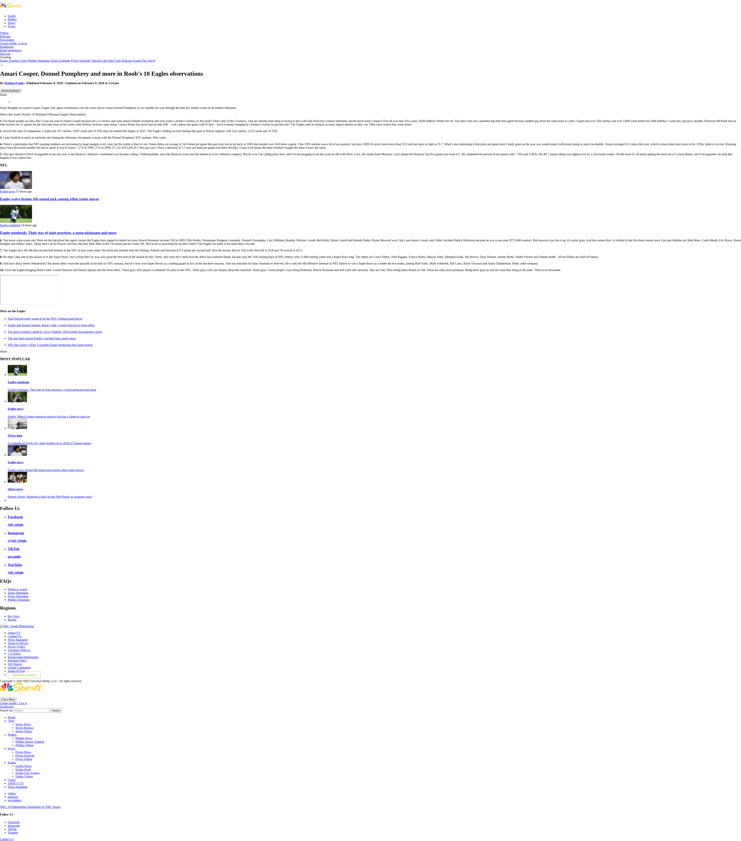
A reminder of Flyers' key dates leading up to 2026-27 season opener (49, 443)
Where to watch (17, 589)
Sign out (5, 53)
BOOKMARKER (11, 91)
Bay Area (13, 616)
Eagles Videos (24, 776)
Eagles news (7, 191)
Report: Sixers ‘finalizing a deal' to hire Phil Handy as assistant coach (50, 496)
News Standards (18, 639)
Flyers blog (15, 435)
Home (11, 717)
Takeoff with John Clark (106, 60)
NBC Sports (52, 807)
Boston (12, 619)
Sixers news (15, 489)
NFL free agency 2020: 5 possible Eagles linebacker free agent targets (50, 345)
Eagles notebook (10, 225)
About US (14, 632)
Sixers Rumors (24, 727)
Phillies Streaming (39, 60)
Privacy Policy (16, 646)
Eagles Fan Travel (144, 60)
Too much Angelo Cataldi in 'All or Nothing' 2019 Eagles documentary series (55, 331)
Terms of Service (18, 643)
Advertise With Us (19, 650)
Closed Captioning (19, 667)
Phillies (12, 19)
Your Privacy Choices (24, 674)
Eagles (12, 16)
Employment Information (23, 657)
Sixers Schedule (60, 60)
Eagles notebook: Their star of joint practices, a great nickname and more (58, 233)
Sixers (11, 23)
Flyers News (23, 752)
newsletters (14, 800)
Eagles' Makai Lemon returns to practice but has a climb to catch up (49, 416)
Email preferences (11, 50)
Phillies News (23, 738)
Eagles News (23, 766)
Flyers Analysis (24, 755)
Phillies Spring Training (29, 741)
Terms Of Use (16, 671)
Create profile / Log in (13, 43)
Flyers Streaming (18, 596)
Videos (4, 33)
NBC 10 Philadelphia (13, 807)
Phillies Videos (24, 745)
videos (12, 793)
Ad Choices (15, 664)
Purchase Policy (17, 660)
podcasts (13, 797)
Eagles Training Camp (13, 60)
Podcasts (5, 36)
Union (11, 780)
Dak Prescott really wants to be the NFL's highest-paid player (45, 318)
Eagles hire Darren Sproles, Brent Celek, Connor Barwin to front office (51, 325)
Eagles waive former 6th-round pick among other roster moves (49, 199)
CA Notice (14, 653)
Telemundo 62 (36, 807)
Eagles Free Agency (27, 773)
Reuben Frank (14, 83)
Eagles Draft (23, 769)
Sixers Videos (23, 731)
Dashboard (6, 46)
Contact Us (14, 636)
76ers (11, 720)
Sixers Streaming (18, 592)
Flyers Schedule (81, 60)
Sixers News (23, 724)
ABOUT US (16, 783)
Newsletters (7, 40)
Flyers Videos (23, 759)
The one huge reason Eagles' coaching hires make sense (42, 338)
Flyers (11, 26)
